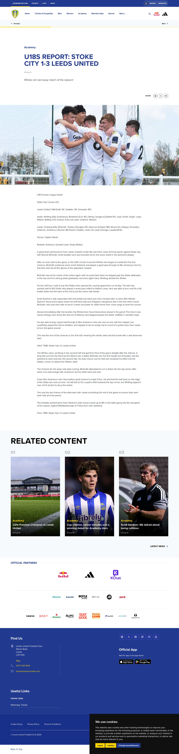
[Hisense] (56, 597)
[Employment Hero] (135, 616)
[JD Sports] (109, 597)
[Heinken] (56, 616)
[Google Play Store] (143, 662)
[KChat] (115, 574)
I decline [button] (110, 745)
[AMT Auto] (122, 597)
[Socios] (69, 616)
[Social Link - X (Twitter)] (129, 637)
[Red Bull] (63, 574)
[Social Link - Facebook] (122, 637)
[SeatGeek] (83, 616)
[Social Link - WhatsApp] (156, 637)
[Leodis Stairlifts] (122, 616)
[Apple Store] (126, 662)
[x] (161, 96)
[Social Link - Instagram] (135, 637)
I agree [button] (100, 745)
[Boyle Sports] (83, 597)
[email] (166, 96)
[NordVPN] (109, 616)
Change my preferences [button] (129, 745)
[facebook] (155, 96)
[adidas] (89, 574)
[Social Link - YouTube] (149, 637)
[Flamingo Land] (96, 616)
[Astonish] (69, 597)
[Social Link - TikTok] (142, 637)
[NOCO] (30, 616)
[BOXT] (43, 616)
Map (18, 660)
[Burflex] (96, 597)
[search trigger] (150, 14)
